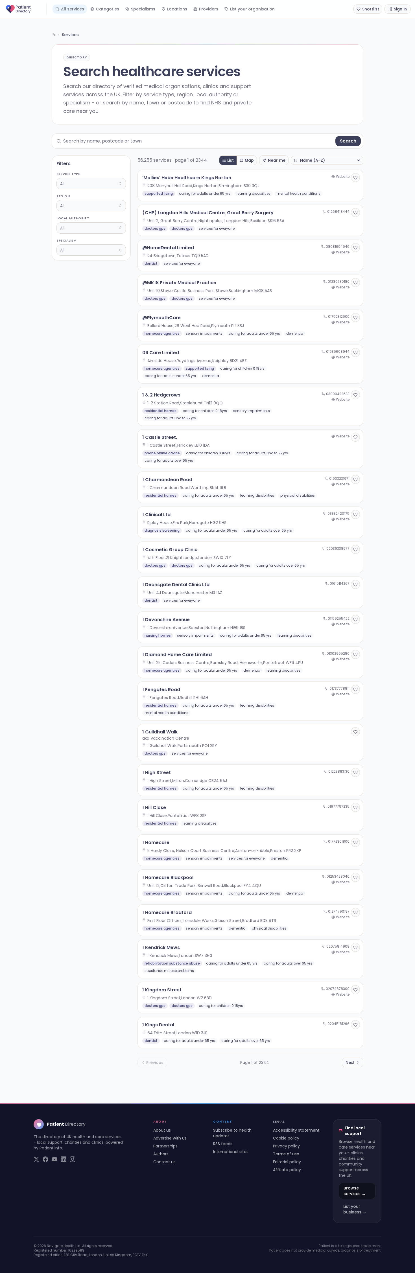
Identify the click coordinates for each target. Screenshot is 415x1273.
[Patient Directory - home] (26, 9)
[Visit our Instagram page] (72, 1159)
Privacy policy (286, 1146)
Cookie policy (286, 1138)
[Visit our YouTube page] (54, 1159)
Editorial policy (287, 1162)
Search (348, 141)
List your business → (354, 1209)
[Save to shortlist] (355, 177)
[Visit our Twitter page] (36, 1159)
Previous (154, 1062)
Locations (177, 9)
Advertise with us (170, 1138)
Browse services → (355, 1191)
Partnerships (165, 1146)
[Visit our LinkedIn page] (63, 1159)
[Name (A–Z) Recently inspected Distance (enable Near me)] (327, 160)
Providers (208, 9)
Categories (107, 9)
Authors (161, 1154)
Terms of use (286, 1154)
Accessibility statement (296, 1130)
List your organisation (252, 9)
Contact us (164, 1162)
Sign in (400, 9)
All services (72, 9)
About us (162, 1130)
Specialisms (143, 9)
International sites (230, 1151)
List (230, 160)
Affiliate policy (287, 1170)
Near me (276, 160)
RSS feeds (222, 1144)
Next (350, 1062)
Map (249, 160)
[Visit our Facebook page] (45, 1159)
